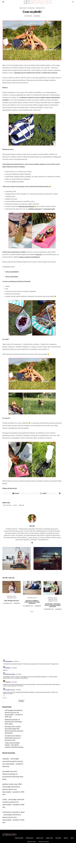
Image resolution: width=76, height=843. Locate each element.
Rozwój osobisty (12, 550)
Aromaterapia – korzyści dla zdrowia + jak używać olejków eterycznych (53, 605)
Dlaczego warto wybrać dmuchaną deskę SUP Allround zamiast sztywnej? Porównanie (14, 730)
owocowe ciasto (49, 209)
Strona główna (19, 838)
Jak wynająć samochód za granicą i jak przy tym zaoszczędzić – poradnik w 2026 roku (14, 713)
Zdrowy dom (52, 599)
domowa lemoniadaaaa (27, 206)
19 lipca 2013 (12, 562)
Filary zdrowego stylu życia (11, 600)
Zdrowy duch (40, 8)
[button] (31, 611)
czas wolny (8, 505)
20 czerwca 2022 (28, 606)
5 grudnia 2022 (7, 603)
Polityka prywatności (44, 841)
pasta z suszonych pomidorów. (29, 257)
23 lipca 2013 (44, 559)
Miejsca (43, 553)
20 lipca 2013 (28, 16)
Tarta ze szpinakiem (12, 272)
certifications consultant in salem (13, 812)
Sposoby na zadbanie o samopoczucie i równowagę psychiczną (32, 602)
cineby (4, 799)
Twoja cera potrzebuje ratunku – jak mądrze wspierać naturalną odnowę (14, 745)
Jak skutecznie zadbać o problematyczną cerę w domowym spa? (13, 738)
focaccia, (39, 254)
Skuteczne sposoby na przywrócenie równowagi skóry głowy (13, 722)
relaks (22, 505)
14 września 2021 (49, 609)
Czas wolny (23, 8)
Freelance (58, 838)
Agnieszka (37, 16)
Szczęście (31, 8)
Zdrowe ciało (11, 596)
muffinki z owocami (34, 209)
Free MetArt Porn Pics (9, 771)
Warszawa (50, 553)
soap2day (5, 759)
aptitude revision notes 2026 (12, 784)
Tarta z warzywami (11, 276)
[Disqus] (32, 636)
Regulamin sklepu (31, 841)
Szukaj (4, 698)
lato (15, 505)
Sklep (72, 838)
